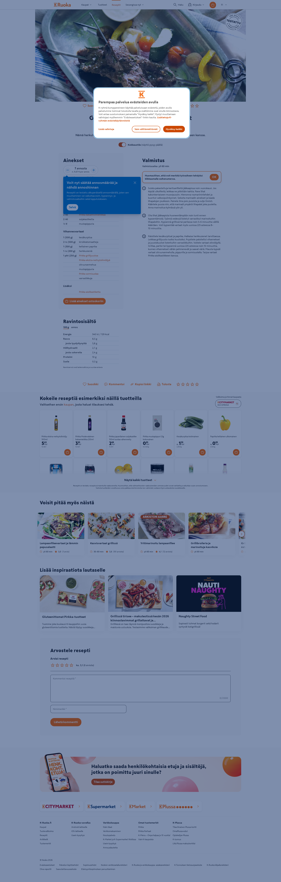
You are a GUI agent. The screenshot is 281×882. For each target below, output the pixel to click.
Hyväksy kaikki (174, 129)
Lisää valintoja (106, 129)
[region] (141, 113)
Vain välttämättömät (146, 129)
